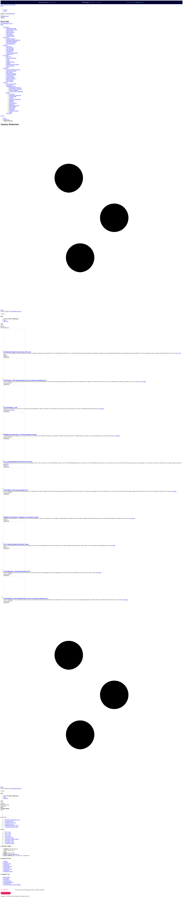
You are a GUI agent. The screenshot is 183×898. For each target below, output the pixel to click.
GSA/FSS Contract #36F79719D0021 (12, 884)
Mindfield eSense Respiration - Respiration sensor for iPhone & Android (20, 517)
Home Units (6, 119)
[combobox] (7, 15)
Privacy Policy (6, 867)
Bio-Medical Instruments (12, 819)
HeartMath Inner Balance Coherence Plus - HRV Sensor (17, 351)
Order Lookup (6, 877)
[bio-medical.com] (10, 13)
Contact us (5, 862)
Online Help (6, 865)
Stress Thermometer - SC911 (10, 407)
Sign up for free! (5, 893)
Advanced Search (5, 16)
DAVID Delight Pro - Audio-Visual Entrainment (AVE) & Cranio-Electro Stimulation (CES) (25, 598)
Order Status (6, 879)
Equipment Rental (7, 866)
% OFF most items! (47, 2)
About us (5, 861)
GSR (8, 836)
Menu (2, 24)
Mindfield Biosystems (12, 825)
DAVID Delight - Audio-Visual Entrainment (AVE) (15, 490)
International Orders (7, 871)
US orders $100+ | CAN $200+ (91, 2)
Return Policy (6, 870)
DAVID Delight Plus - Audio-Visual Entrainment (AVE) (16, 571)
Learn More (143, 381)
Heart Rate (9, 837)
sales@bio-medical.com (13, 854)
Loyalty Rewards (7, 880)
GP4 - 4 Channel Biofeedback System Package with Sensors (17, 461)
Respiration (9, 840)
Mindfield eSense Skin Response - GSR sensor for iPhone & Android (20, 434)
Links (2, 6)
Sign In (5, 11)
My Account (6, 878)
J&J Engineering (10, 822)
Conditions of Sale (7, 868)
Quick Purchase (7, 883)
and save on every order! (8, 4)
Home (4, 118)
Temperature (9, 843)
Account (5, 9)
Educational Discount (8, 882)
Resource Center (7, 863)
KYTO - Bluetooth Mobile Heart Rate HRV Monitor (16, 544)
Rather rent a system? (135, 2)
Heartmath (9, 821)
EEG (8, 833)
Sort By (2, 311)
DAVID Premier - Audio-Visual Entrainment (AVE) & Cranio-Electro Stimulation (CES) (24, 380)
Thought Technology (11, 827)
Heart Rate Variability (11, 839)
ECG (8, 832)
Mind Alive (9, 824)
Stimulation (9, 842)
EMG (8, 834)
